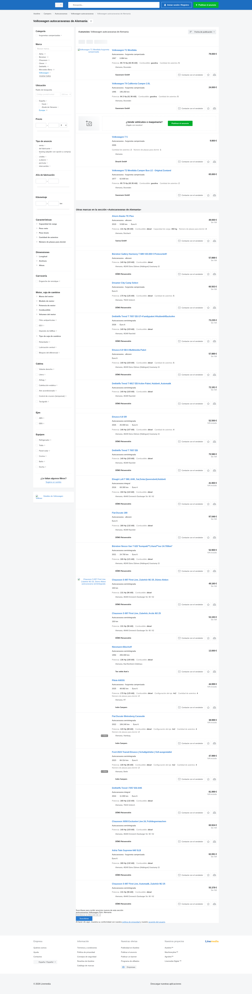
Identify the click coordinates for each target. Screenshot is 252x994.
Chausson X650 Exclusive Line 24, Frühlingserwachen (139, 821)
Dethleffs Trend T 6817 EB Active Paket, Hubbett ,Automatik (141, 383)
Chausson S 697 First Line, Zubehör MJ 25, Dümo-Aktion (140, 580)
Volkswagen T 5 (120, 137)
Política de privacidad (86, 952)
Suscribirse (84, 918)
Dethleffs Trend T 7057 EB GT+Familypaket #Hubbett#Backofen (143, 316)
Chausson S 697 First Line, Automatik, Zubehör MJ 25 (138, 884)
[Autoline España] (42, 5)
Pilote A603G (118, 680)
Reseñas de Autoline (85, 961)
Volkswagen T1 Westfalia (124, 50)
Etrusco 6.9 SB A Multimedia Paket (129, 350)
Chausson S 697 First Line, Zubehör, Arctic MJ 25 (136, 613)
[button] (208, 74)
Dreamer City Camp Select (125, 283)
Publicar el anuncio (180, 123)
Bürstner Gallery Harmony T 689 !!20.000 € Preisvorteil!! (139, 254)
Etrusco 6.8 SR (119, 417)
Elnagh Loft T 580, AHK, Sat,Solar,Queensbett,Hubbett (139, 479)
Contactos (37, 957)
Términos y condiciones (87, 948)
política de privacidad (131, 922)
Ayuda (36, 952)
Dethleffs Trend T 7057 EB (125, 450)
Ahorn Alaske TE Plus (123, 216)
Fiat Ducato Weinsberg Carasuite (128, 716)
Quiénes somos (39, 948)
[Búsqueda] (70, 5)
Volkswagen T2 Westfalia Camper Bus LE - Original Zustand (141, 170)
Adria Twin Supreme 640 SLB (126, 850)
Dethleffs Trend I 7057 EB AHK (127, 788)
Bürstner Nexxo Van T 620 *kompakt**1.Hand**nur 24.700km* (142, 546)
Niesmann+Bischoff (122, 647)
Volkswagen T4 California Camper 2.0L (131, 83)
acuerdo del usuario (157, 922)
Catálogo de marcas (85, 966)
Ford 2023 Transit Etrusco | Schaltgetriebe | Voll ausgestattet (142, 752)
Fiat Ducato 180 (119, 513)
